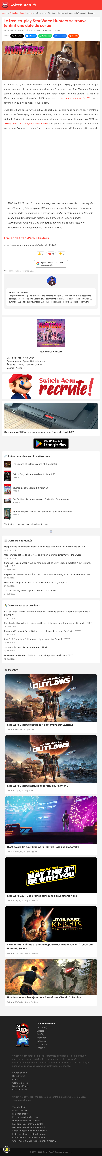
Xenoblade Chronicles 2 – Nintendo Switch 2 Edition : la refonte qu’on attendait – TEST (48, 623)
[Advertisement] (51, 165)
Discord (40, 1030)
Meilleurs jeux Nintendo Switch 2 (28, 1127)
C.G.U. (15, 1089)
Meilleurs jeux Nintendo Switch (27, 1124)
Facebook (41, 1037)
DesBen (10, 30)
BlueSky (40, 1034)
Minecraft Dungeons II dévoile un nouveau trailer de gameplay (35, 582)
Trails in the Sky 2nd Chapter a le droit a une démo (30, 590)
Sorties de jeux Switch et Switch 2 (29, 1130)
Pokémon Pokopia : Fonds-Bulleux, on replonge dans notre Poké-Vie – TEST (42, 631)
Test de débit (19, 1107)
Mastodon (42, 1044)
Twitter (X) (42, 1027)
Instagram (41, 1041)
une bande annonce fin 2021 (75, 98)
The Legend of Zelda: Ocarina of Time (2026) (35, 464)
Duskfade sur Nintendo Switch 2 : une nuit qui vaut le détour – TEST (38, 655)
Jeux (31, 13)
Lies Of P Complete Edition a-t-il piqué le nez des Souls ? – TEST (37, 639)
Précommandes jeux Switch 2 (27, 1120)
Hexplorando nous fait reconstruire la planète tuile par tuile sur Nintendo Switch (44, 546)
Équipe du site (19, 1072)
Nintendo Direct (20, 1113)
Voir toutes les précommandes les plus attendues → (27, 524)
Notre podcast (19, 1110)
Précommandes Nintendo (25, 1117)
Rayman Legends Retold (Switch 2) (30, 488)
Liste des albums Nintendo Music (29, 1134)
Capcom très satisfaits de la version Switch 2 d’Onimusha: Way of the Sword (42, 554)
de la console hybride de (26, 123)
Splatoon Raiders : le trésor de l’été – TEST (25, 647)
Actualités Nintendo (18, 13)
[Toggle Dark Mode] (6, 1149)
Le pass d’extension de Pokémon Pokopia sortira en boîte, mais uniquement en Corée (47, 574)
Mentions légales (20, 1086)
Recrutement (18, 1076)
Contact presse (20, 1082)
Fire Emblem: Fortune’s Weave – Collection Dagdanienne (40, 499)
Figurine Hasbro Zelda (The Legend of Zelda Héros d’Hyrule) (42, 511)
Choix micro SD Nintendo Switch (28, 1137)
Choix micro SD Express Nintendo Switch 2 (34, 1140)
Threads (41, 1047)
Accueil (5, 13)
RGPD (24, 1089)
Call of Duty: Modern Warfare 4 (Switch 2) (33, 474)
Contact (16, 1079)
